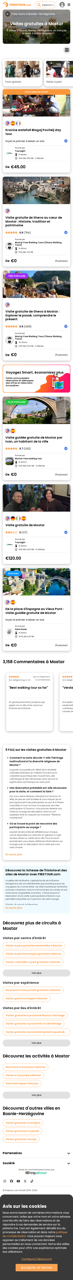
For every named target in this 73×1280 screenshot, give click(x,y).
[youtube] (18, 1181)
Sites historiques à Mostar (22, 1083)
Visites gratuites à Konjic (21, 1139)
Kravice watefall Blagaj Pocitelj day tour (33, 132)
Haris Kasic (21, 629)
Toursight (20, 151)
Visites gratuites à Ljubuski (22, 1131)
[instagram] (5, 1181)
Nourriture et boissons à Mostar (25, 1067)
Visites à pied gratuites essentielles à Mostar (34, 945)
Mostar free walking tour (28, 458)
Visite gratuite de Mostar (25, 525)
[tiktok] (32, 1181)
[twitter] (25, 1181)
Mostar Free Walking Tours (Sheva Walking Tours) (38, 243)
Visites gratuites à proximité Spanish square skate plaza (38, 1032)
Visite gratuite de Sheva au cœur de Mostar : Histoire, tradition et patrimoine (33, 221)
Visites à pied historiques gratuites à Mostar (33, 954)
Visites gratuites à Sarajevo (23, 1123)
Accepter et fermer (36, 1267)
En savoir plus (13, 854)
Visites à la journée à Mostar (23, 1075)
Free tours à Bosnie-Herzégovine (33, 14)
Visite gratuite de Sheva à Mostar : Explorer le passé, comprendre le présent (32, 315)
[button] (22, 72)
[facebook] (12, 1181)
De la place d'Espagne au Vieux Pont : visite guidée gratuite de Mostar (34, 611)
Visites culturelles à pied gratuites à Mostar (33, 962)
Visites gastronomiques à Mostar (27, 998)
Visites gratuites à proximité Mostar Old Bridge (35, 1015)
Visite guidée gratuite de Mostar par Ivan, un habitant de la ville (33, 439)
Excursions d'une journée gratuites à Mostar (33, 990)
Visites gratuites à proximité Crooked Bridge (33, 1023)
